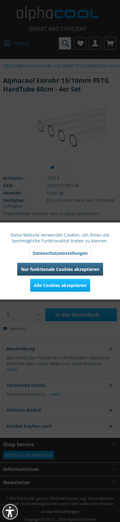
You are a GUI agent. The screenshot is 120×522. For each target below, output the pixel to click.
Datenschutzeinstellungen (60, 253)
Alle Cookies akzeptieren (60, 285)
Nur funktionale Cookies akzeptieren (60, 269)
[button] (10, 512)
